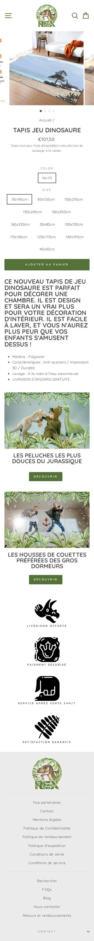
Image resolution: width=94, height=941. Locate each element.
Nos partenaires (47, 802)
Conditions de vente (47, 854)
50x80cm (47, 224)
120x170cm (46, 236)
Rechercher (47, 880)
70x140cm (19, 199)
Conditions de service (47, 862)
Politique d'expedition (47, 845)
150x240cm (32, 211)
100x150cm (74, 224)
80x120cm (46, 199)
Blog (47, 898)
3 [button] (50, 111)
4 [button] (54, 111)
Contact (47, 811)
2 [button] (45, 111)
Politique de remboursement (47, 836)
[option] (47, 68)
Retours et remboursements (47, 915)
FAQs (46, 889)
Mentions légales (47, 819)
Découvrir (46, 476)
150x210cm (73, 199)
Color (47, 168)
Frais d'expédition (46, 145)
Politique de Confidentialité (47, 828)
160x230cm (20, 224)
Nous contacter (47, 906)
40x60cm (47, 249)
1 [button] (41, 111)
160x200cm (61, 211)
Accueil (45, 120)
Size (47, 189)
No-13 (47, 178)
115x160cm (18, 236)
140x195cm (75, 236)
